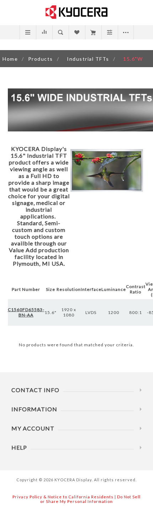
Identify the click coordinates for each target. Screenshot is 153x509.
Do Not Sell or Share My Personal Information (90, 499)
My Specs (93, 32)
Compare (44, 32)
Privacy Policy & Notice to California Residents (63, 496)
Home (10, 59)
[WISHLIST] (77, 32)
